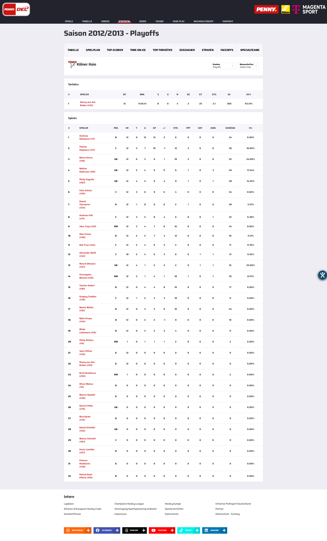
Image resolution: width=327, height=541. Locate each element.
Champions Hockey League (129, 504)
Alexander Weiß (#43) (87, 254)
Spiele (69, 21)
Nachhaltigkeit (203, 21)
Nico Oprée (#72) (84, 418)
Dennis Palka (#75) (86, 407)
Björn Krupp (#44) (85, 320)
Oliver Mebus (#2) (86, 385)
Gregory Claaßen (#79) (87, 298)
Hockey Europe (173, 504)
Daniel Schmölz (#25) (87, 429)
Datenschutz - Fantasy (227, 514)
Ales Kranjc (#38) (85, 235)
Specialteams (249, 50)
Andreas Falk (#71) (86, 217)
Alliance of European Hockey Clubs (82, 509)
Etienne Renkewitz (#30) (84, 463)
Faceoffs (227, 50)
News (142, 21)
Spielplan (93, 50)
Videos (105, 21)
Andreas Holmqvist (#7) (87, 137)
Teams (159, 21)
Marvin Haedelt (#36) (87, 396)
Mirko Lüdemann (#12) (87, 330)
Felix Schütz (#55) (85, 192)
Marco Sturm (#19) (85, 159)
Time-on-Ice (138, 50)
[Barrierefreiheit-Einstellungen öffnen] (322, 275)
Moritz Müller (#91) (86, 309)
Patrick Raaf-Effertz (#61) (86, 476)
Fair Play (179, 21)
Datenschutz (171, 514)
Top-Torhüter (162, 50)
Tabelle (87, 21)
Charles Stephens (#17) (87, 148)
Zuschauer (187, 50)
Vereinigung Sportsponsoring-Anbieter (135, 509)
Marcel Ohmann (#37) (87, 265)
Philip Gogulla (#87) (86, 181)
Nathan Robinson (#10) (87, 170)
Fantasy (228, 21)
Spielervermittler (174, 509)
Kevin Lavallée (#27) (86, 451)
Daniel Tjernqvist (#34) (84, 204)
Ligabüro (69, 504)
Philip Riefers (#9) (86, 341)
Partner (219, 509)
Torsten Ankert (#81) (87, 287)
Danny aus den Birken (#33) (88, 103)
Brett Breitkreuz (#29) (87, 374)
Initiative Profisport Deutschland (233, 504)
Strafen (208, 50)
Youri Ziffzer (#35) (85, 352)
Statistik (124, 21)
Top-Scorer (115, 50)
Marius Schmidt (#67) (87, 440)
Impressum (120, 514)
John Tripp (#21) (87, 226)
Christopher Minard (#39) (86, 276)
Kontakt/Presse (72, 514)
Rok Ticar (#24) (87, 245)
